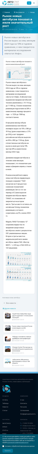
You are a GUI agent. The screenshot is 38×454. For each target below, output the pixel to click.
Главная (7, 12)
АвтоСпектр (6, 423)
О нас (22, 400)
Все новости (20, 12)
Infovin (4, 427)
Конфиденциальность (28, 414)
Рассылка (23, 407)
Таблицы (5, 403)
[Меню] (34, 3)
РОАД (4, 434)
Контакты (23, 403)
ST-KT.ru (5, 430)
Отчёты (5, 400)
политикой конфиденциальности (17, 442)
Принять (8, 451)
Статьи (4, 410)
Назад (32, 12)
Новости (5, 407)
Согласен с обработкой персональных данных (20, 446)
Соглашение (24, 410)
